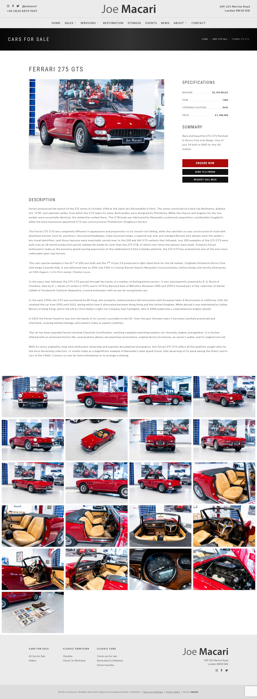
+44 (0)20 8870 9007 (22, 10)
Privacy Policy (173, 692)
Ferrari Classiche (105, 665)
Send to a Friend (205, 172)
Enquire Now (205, 163)
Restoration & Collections (110, 660)
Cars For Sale (29, 39)
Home (205, 39)
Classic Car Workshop (74, 660)
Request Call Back (205, 179)
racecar (194, 692)
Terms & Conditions (153, 692)
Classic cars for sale (107, 656)
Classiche (67, 656)
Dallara (32, 660)
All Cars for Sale (37, 656)
